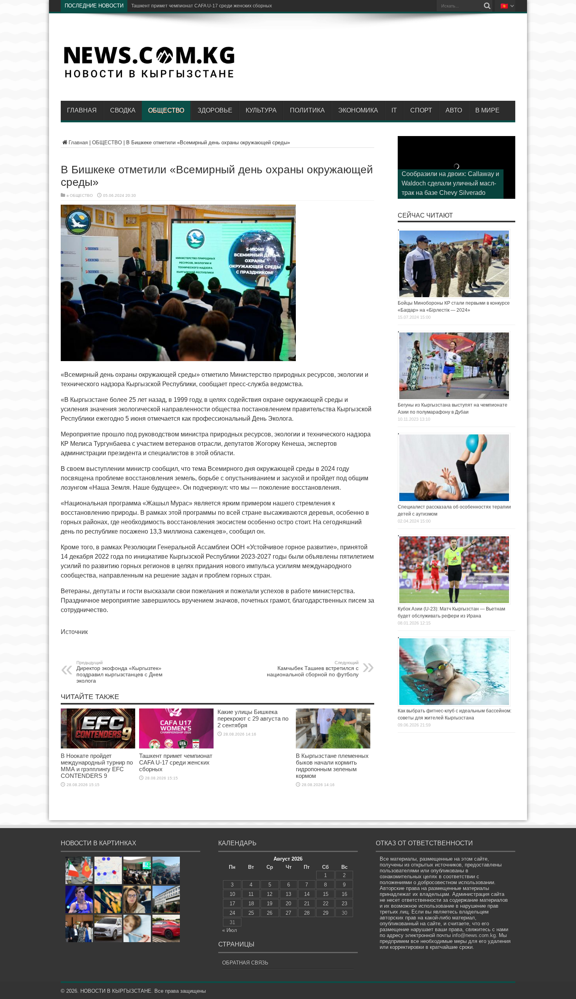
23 (344, 903)
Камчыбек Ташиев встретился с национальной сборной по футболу (313, 669)
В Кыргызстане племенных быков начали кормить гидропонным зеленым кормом (332, 765)
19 (269, 903)
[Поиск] (487, 6)
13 (288, 894)
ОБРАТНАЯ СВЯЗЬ (245, 963)
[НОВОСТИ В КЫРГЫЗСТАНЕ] (149, 77)
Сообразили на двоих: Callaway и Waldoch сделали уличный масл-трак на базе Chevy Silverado (450, 183)
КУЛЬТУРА (261, 110)
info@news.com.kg (474, 935)
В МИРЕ (487, 110)
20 (288, 903)
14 (307, 894)
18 (251, 903)
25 (251, 913)
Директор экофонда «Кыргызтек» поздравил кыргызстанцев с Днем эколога (119, 672)
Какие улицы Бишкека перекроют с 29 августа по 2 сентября (252, 718)
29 (325, 913)
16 (344, 894)
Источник (74, 631)
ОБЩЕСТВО (166, 110)
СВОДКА (123, 110)
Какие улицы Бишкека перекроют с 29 (173, 6)
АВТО (454, 110)
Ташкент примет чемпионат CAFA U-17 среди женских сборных (175, 762)
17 (232, 903)
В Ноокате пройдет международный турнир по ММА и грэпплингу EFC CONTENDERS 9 (97, 765)
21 (307, 903)
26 (269, 913)
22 (325, 903)
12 (269, 894)
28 (307, 913)
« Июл (229, 930)
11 (251, 894)
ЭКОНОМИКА (358, 110)
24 (232, 913)
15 (325, 894)
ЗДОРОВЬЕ (214, 110)
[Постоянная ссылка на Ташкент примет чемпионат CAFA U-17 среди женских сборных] (176, 747)
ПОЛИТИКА (307, 110)
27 (288, 913)
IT (394, 110)
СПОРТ (421, 110)
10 (232, 894)
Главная (82, 110)
